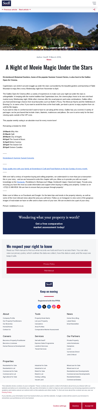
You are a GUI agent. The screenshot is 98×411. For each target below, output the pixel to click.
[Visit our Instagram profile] (54, 307)
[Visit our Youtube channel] (58, 307)
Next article (24, 10)
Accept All (89, 406)
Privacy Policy (7, 392)
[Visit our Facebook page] (39, 307)
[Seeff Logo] (6, 3)
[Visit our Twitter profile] (44, 307)
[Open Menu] (94, 3)
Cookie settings (59, 406)
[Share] (94, 9)
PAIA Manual (49, 271)
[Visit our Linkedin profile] (49, 307)
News (49, 60)
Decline (75, 406)
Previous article (10, 10)
